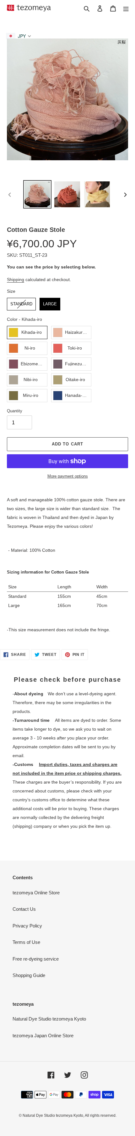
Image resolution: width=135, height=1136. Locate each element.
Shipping (15, 279)
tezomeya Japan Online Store (43, 1035)
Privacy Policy (27, 925)
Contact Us (24, 909)
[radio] (21, 304)
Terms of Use (26, 942)
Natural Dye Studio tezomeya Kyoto (29, 8)
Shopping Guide (29, 975)
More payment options (67, 476)
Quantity (14, 411)
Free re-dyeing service (36, 959)
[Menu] (125, 8)
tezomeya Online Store (36, 892)
